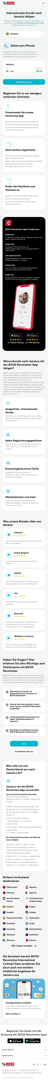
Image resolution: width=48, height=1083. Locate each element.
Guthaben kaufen (24, 82)
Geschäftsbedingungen (9, 1070)
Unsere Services (8, 1050)
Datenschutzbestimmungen (28, 1070)
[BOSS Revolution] (9, 3)
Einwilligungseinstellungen (33, 1073)
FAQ (24, 744)
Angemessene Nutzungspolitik (11, 1073)
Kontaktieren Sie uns (24, 751)
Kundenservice (7, 1056)
